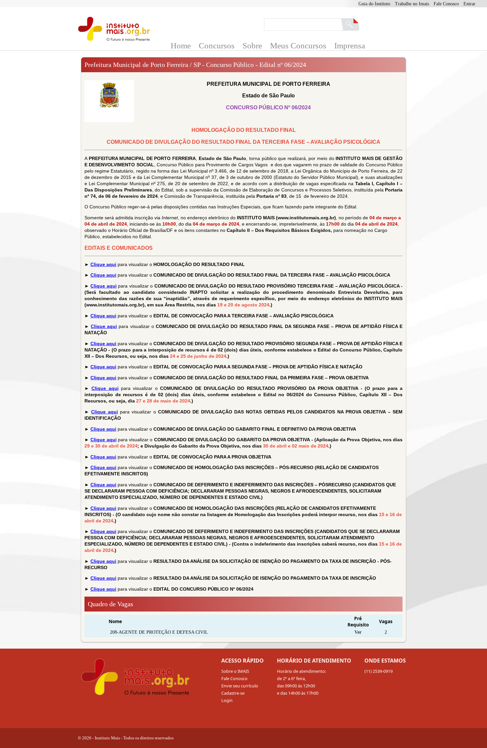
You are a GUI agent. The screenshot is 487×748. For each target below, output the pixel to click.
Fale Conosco (446, 3)
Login (227, 700)
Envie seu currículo (239, 686)
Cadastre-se (232, 693)
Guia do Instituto (374, 3)
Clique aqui (103, 264)
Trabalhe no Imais (412, 3)
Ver (357, 632)
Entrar (469, 3)
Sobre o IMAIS (235, 671)
